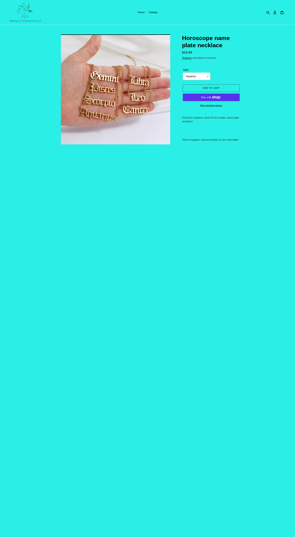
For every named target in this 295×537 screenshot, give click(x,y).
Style (185, 69)
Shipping (186, 57)
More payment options (211, 105)
